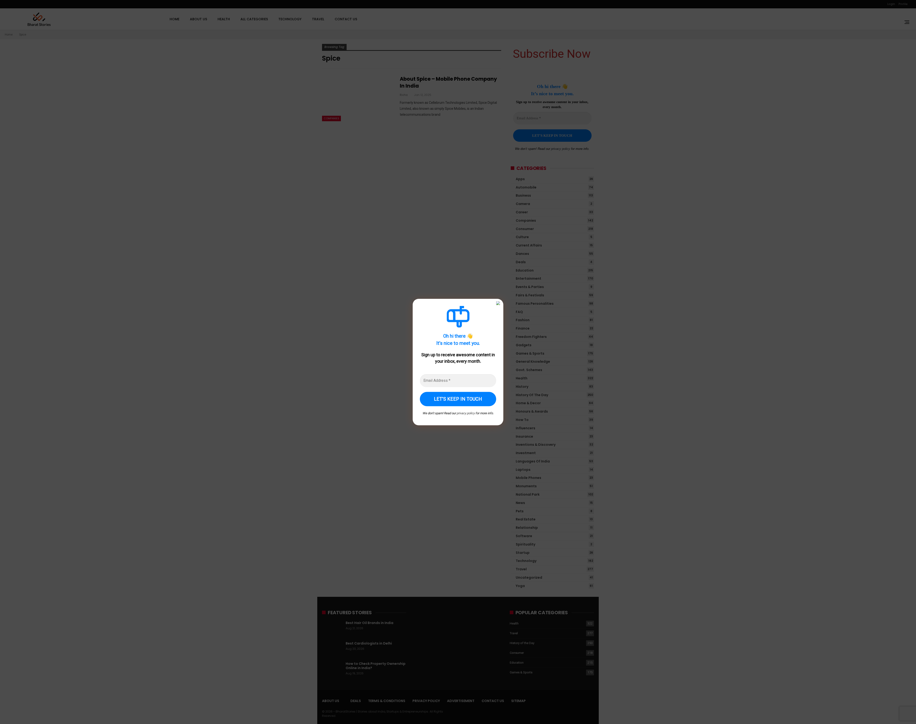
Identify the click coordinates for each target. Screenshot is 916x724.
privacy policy (466, 413)
